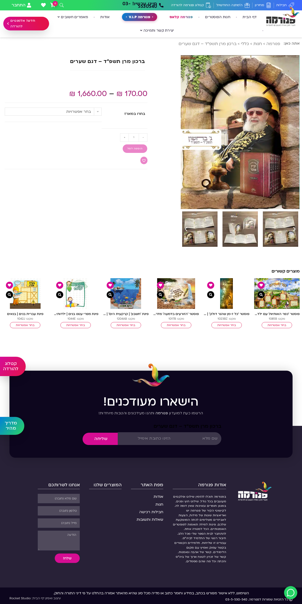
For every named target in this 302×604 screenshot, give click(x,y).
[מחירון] (268, 5)
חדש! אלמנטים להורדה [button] (22, 23)
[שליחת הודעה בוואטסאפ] (290, 592)
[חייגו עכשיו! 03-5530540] (161, 5)
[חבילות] (291, 5)
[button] (186, 229)
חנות (257, 43)
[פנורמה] (254, 491)
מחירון (259, 5)
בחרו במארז (134, 113)
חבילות (281, 5)
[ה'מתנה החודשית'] (247, 5)
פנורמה (273, 43)
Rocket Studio (20, 598)
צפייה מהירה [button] (261, 294)
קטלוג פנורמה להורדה (187, 5)
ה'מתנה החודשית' (229, 5)
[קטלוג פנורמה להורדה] (208, 5)
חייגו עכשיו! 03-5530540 (139, 5)
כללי (245, 43)
